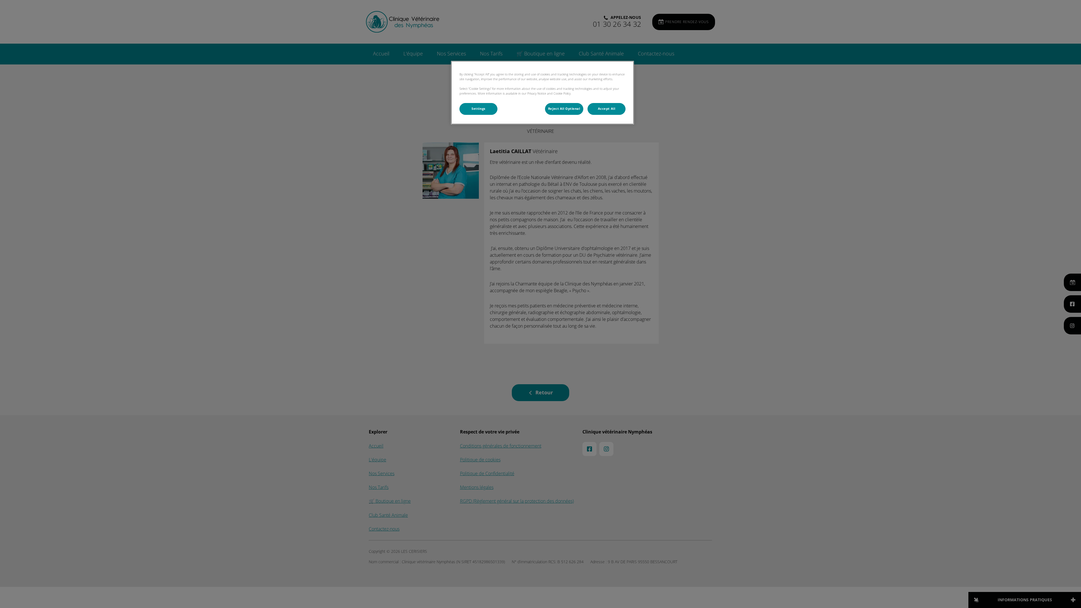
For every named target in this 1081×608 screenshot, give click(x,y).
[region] (542, 92)
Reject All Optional (564, 109)
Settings (478, 109)
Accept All (606, 109)
